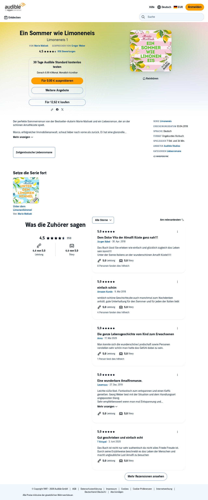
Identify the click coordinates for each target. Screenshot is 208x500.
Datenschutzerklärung (91, 489)
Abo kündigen (116, 492)
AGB (74, 489)
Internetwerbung (164, 489)
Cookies (125, 489)
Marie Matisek (25, 213)
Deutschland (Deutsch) (96, 492)
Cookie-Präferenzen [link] (142, 489)
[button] (52, 109)
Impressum (111, 489)
